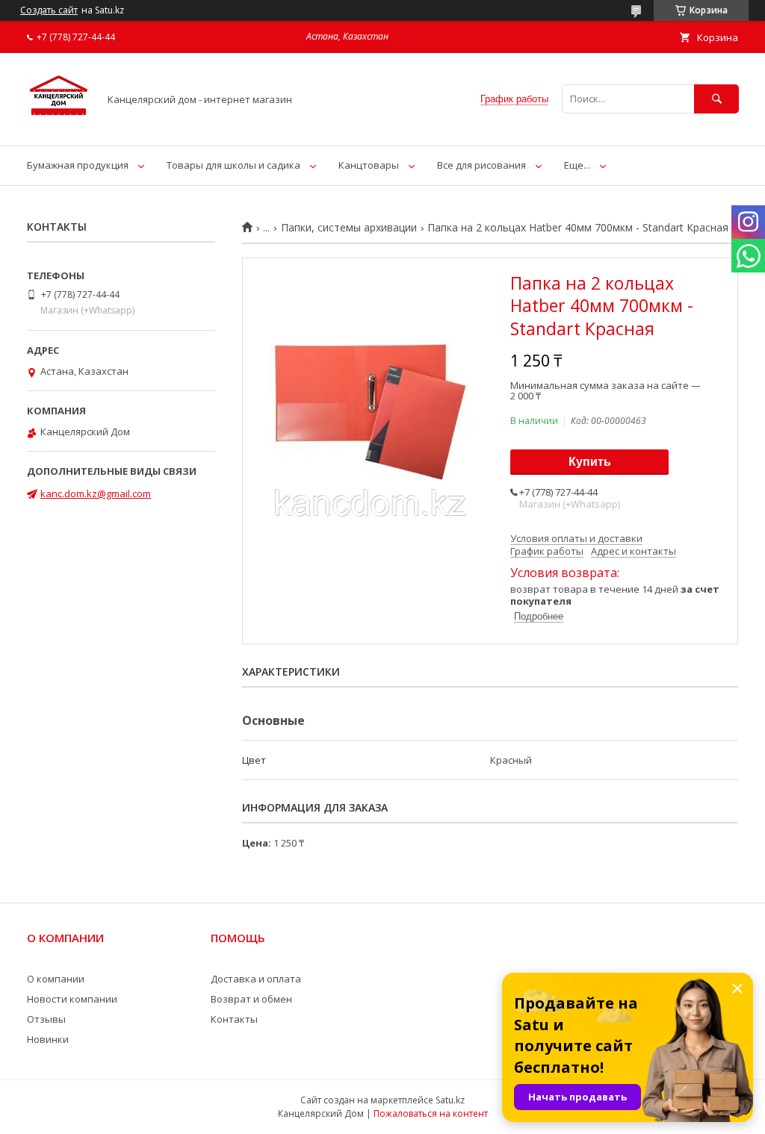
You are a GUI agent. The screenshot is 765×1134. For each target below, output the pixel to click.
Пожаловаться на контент (431, 1113)
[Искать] (716, 98)
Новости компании (72, 999)
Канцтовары (368, 165)
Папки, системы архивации (349, 228)
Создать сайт (49, 10)
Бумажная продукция (77, 165)
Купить (590, 461)
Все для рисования (481, 165)
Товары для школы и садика (233, 165)
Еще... (577, 165)
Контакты (234, 1019)
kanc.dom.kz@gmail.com (95, 493)
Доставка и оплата (256, 978)
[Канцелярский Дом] (58, 126)
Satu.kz (450, 1100)
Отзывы (46, 1019)
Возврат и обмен (251, 999)
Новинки (48, 1039)
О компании (55, 978)
